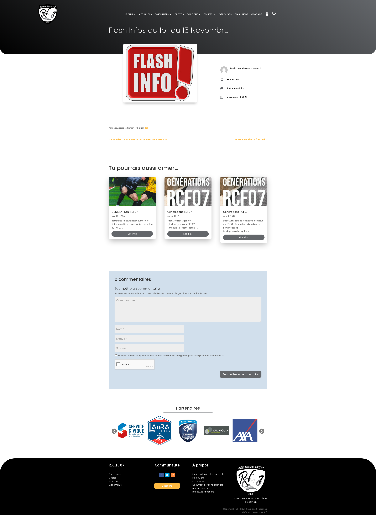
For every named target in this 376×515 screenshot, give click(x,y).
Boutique (192, 14)
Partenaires (162, 14)
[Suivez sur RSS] (173, 475)
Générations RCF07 (179, 212)
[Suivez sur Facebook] (161, 475)
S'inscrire (167, 485)
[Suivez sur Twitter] (167, 475)
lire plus (132, 233)
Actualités (145, 14)
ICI (146, 127)
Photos (179, 14)
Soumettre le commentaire (240, 374)
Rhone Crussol (251, 68)
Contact (256, 14)
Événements (225, 14)
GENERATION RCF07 (124, 212)
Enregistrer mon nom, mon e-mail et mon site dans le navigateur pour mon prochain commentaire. (171, 355)
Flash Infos (241, 14)
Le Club (129, 14)
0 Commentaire (235, 88)
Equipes (208, 14)
